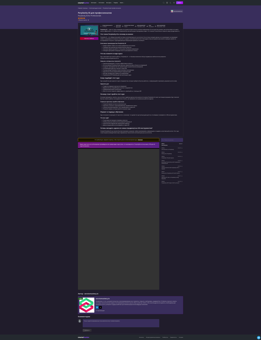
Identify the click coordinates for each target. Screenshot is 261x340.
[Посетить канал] (258, 337)
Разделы (116, 2)
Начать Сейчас (89, 38)
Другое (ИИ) (118, 26)
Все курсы (108, 2)
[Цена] (174, 2)
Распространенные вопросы (153, 337)
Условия (181, 337)
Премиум (140, 139)
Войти (179, 2)
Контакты (141, 337)
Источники (101, 2)
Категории (93, 2)
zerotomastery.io (103, 299)
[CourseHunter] (83, 2)
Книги (121, 2)
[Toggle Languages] (167, 2)
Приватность (173, 337)
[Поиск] (163, 2)
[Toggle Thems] (170, 2)
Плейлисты (165, 337)
